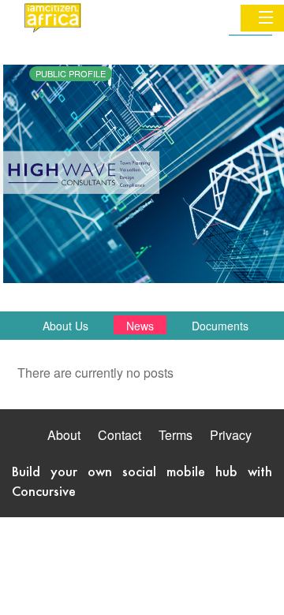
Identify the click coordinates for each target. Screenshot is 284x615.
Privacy (231, 435)
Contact (119, 435)
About (63, 435)
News (140, 326)
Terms (175, 435)
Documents (220, 326)
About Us (65, 326)
